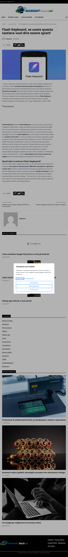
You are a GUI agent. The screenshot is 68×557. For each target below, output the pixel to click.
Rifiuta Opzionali (34, 286)
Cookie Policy (20, 278)
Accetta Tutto (34, 290)
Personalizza (34, 283)
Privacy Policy (29, 278)
